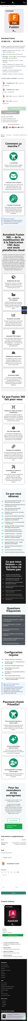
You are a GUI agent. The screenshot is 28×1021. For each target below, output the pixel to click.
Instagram (4, 1004)
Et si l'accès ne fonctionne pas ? (11, 643)
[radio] (13, 83)
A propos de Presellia (5, 995)
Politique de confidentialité (7, 988)
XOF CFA (24, 310)
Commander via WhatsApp (11, 113)
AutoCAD (4, 929)
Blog (2, 992)
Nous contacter (13, 820)
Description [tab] (9, 135)
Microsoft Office (4, 965)
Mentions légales (4, 990)
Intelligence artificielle (5, 970)
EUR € (24, 307)
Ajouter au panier (16, 108)
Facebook (4, 1002)
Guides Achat (4, 984)
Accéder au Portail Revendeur (11, 826)
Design (2, 972)
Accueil (2, 6)
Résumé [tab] (3, 135)
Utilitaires (3, 977)
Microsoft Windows (5, 966)
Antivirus (3, 975)
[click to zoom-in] (14, 21)
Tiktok (3, 1006)
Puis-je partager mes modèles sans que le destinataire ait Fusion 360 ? (13, 639)
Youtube (4, 1001)
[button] (24, 3)
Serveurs (3, 968)
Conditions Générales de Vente (7, 986)
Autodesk (6, 6)
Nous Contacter (4, 993)
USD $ (24, 312)
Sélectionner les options (12, 935)
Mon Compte (4, 983)
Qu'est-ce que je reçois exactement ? (13, 616)
